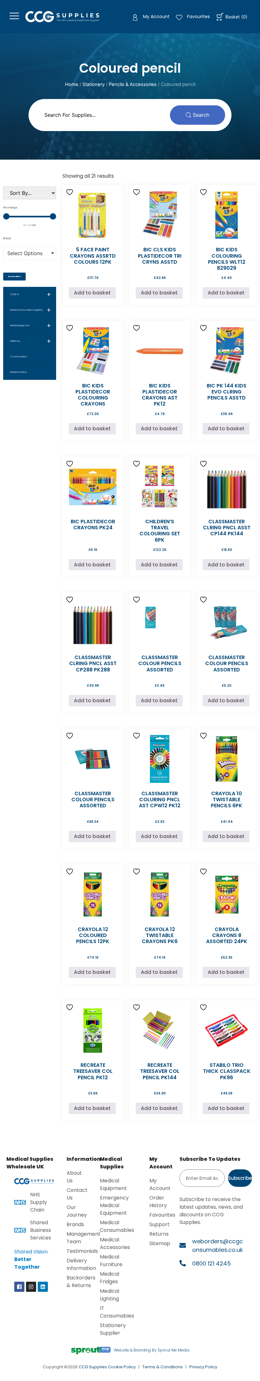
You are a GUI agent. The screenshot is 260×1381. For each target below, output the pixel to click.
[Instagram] (31, 1287)
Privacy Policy (203, 1367)
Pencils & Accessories (133, 84)
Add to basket (92, 292)
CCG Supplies (93, 1367)
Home (71, 84)
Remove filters (14, 276)
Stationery (93, 84)
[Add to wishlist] (70, 192)
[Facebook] (19, 1287)
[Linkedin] (43, 1287)
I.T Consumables (18, 356)
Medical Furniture (18, 372)
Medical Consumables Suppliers (30, 310)
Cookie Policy (122, 1367)
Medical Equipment (30, 325)
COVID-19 (30, 294)
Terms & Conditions (162, 1367)
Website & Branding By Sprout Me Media (151, 1350)
